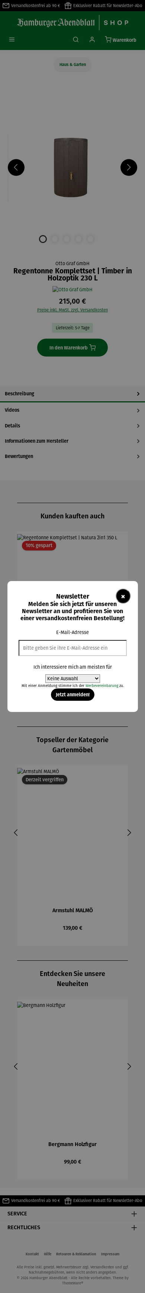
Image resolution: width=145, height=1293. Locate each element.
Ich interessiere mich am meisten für (72, 667)
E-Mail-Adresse (72, 632)
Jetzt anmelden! (73, 694)
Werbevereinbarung (102, 685)
